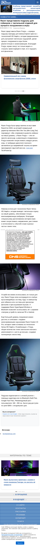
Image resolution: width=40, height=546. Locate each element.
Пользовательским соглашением (11, 534)
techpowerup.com (9, 434)
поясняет (29, 148)
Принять (20, 543)
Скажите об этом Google (10, 414)
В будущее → (20, 499)
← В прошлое (20, 495)
